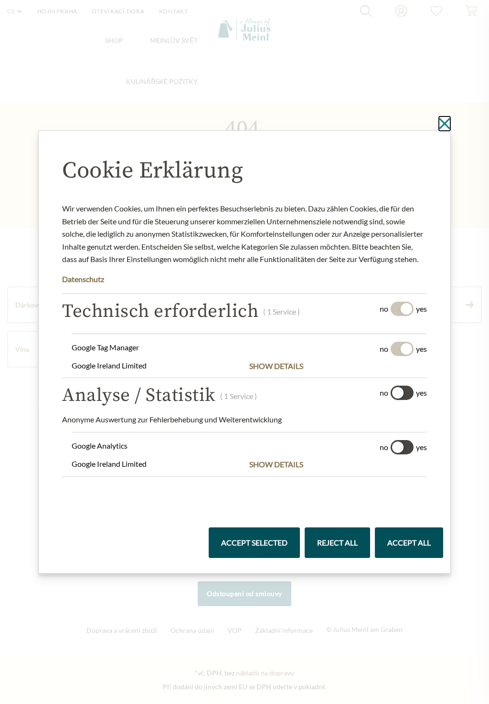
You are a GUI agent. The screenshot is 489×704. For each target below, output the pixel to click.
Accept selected (254, 542)
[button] (338, 366)
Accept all (409, 542)
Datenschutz (83, 279)
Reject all (337, 542)
